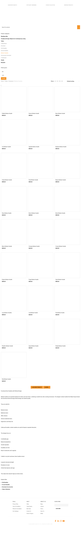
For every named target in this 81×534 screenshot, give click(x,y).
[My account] (77, 2)
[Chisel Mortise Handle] (13, 165)
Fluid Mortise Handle (33, 179)
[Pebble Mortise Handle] (13, 99)
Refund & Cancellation (17, 508)
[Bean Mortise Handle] (67, 99)
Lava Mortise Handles (7, 312)
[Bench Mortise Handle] (40, 199)
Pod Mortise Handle (59, 312)
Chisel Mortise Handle (7, 179)
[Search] (72, 2)
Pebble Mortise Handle (7, 113)
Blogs (41, 504)
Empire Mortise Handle (7, 279)
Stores (41, 508)
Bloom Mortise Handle (7, 246)
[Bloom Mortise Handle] (13, 232)
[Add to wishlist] (24, 87)
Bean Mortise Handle (60, 113)
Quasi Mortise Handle (33, 345)
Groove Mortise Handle (34, 113)
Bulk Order (29, 508)
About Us (42, 511)
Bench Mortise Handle (34, 213)
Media (41, 513)
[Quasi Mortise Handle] (40, 331)
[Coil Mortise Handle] (13, 132)
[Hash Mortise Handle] (67, 265)
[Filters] (1, 532)
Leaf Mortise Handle (33, 312)
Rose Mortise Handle (6, 213)
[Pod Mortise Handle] (67, 298)
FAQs (28, 504)
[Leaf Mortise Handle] (40, 298)
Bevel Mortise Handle (60, 213)
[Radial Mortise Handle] (67, 331)
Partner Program (30, 513)
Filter (3, 78)
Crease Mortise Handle (60, 246)
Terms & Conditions (16, 506)
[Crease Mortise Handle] (67, 232)
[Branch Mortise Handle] (67, 165)
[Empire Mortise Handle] (13, 265)
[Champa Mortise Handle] (40, 232)
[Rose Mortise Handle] (13, 199)
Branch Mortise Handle (60, 179)
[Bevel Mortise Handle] (67, 199)
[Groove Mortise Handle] (40, 99)
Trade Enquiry (29, 506)
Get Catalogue (15, 511)
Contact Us (29, 511)
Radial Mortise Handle (60, 345)
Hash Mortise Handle (60, 279)
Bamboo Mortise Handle (60, 146)
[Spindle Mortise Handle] (40, 132)
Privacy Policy (15, 504)
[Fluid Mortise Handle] (40, 165)
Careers (42, 506)
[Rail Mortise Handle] (13, 365)
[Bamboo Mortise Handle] (67, 132)
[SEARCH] (78, 27)
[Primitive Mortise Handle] (13, 331)
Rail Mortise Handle (6, 379)
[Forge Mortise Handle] (40, 265)
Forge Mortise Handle (33, 279)
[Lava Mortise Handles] (13, 298)
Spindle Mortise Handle (34, 146)
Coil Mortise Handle (6, 146)
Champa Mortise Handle (34, 246)
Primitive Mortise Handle (7, 345)
